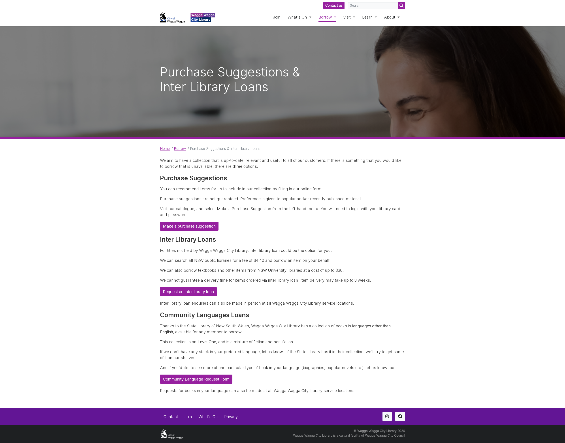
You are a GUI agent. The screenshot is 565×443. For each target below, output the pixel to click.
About (390, 17)
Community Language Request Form (196, 379)
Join (277, 17)
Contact (171, 416)
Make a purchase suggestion (189, 226)
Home (165, 148)
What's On (298, 17)
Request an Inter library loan (188, 291)
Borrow (325, 17)
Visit (347, 17)
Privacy (231, 416)
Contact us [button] (334, 5)
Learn (368, 17)
